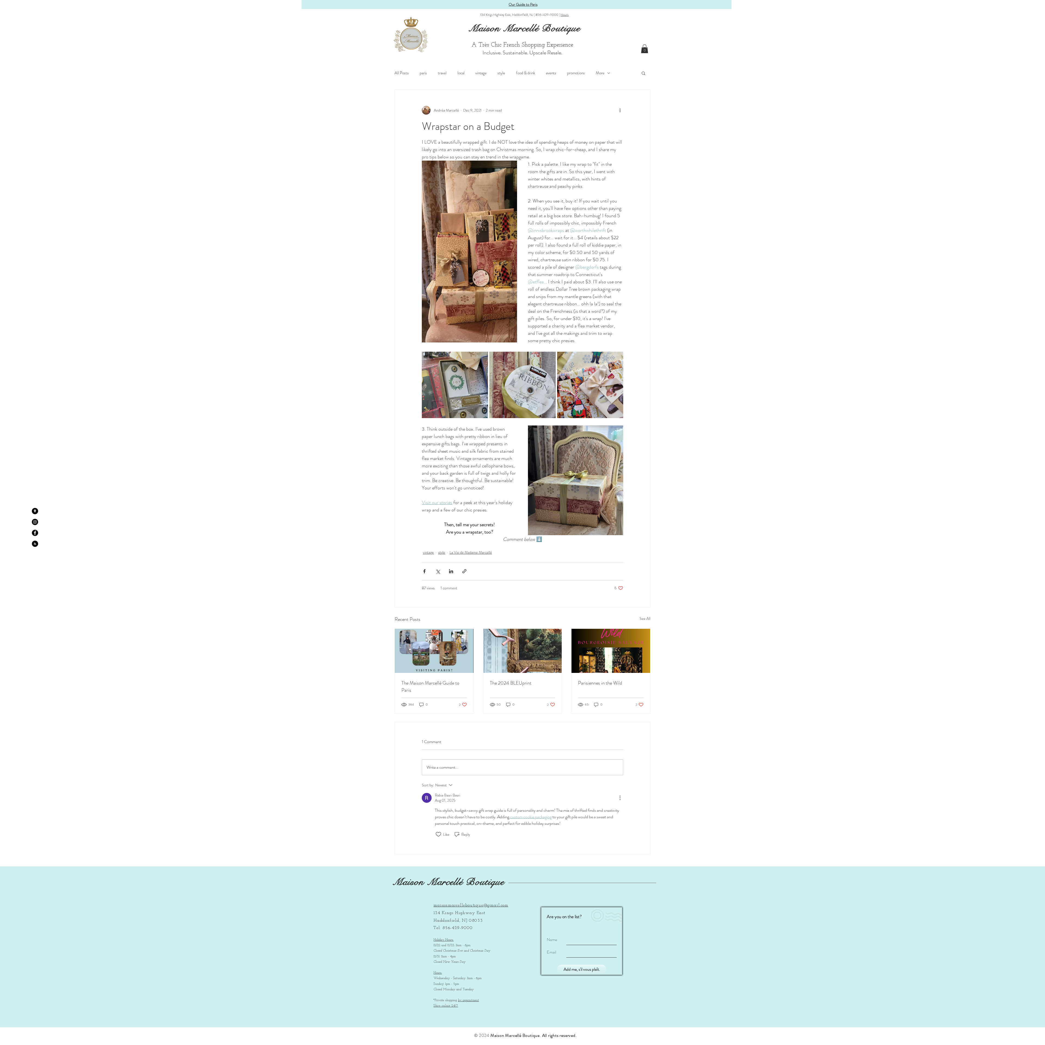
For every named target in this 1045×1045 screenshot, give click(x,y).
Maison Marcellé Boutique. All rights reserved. (533, 1035)
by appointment (468, 1000)
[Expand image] (455, 385)
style (501, 73)
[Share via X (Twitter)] (437, 571)
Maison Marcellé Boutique (448, 882)
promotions (576, 73)
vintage (481, 73)
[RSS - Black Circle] (35, 544)
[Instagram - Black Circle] (35, 522)
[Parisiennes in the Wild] (610, 651)
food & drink (525, 73)
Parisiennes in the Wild (600, 683)
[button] (644, 48)
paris (423, 73)
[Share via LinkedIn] (451, 571)
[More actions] (620, 110)
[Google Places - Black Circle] (35, 511)
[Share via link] (464, 571)
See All (645, 618)
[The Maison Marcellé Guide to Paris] (434, 651)
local (461, 73)
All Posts (402, 73)
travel (442, 73)
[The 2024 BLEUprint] (522, 651)
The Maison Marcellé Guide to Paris (430, 686)
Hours (564, 14)
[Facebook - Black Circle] (35, 533)
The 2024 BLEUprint (510, 683)
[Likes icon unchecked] (438, 834)
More (600, 73)
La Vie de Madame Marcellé (471, 552)
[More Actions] (620, 798)
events (551, 73)
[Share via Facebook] (424, 571)
